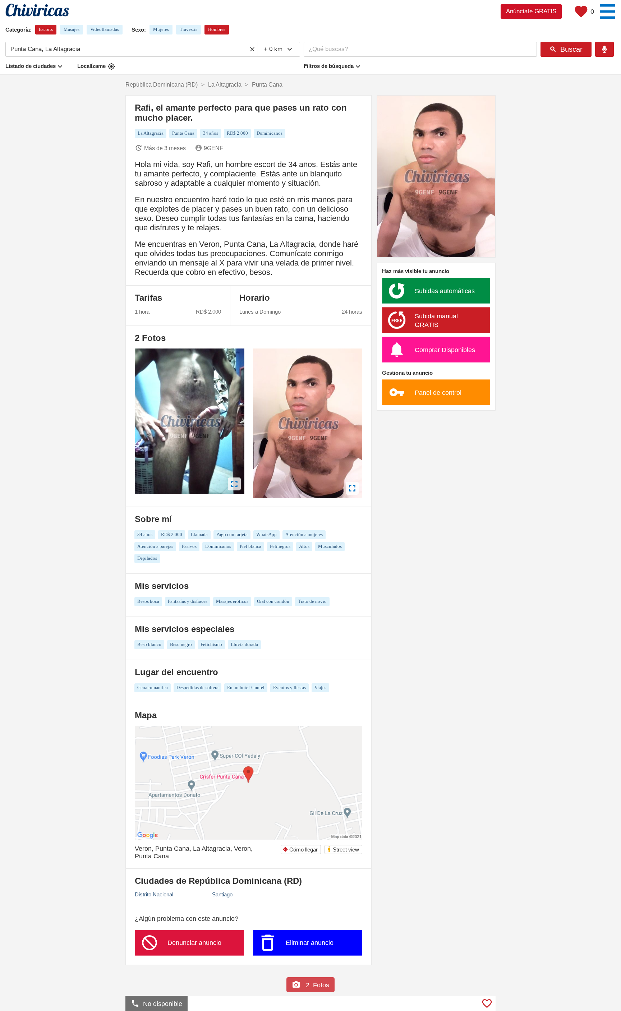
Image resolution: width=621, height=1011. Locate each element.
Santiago (222, 894)
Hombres (216, 29)
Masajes (71, 29)
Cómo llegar (300, 849)
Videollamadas (104, 29)
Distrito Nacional (154, 894)
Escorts (46, 29)
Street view (343, 849)
